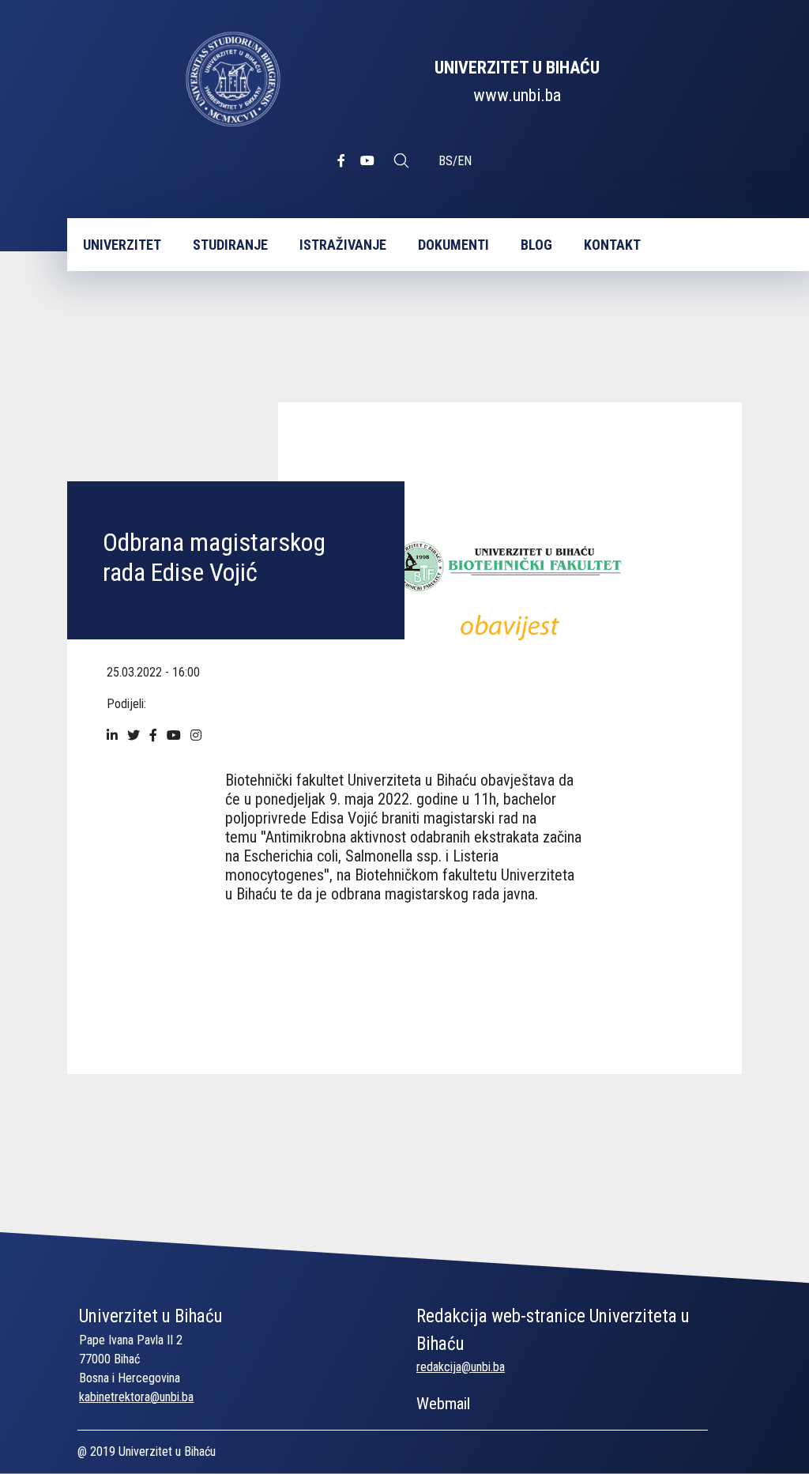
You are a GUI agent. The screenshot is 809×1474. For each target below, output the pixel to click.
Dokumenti (453, 244)
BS (445, 160)
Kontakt (612, 244)
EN (464, 160)
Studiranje (230, 244)
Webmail (443, 1403)
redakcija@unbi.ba (460, 1366)
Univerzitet (122, 244)
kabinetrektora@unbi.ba (136, 1396)
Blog (536, 244)
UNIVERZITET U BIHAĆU (517, 67)
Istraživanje (342, 244)
